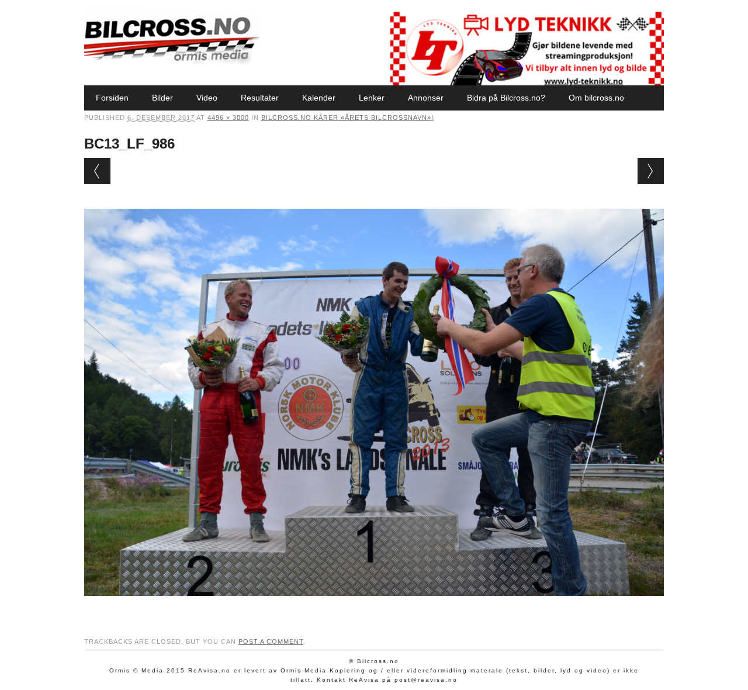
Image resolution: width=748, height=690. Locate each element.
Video (206, 97)
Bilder (162, 97)
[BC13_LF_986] (374, 607)
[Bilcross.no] (171, 61)
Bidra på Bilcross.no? (506, 97)
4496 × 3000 (228, 117)
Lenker (372, 97)
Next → (651, 171)
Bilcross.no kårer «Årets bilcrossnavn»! (347, 117)
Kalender (318, 97)
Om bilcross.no (596, 97)
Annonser (426, 97)
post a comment (270, 641)
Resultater (260, 97)
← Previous (97, 171)
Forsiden (112, 97)
